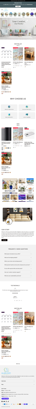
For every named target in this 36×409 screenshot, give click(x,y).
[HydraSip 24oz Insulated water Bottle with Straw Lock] (6, 134)
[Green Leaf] (15, 65)
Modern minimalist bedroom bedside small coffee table (6, 87)
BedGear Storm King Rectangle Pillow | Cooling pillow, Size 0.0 (29, 143)
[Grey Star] (13, 67)
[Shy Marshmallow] (3, 148)
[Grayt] (2, 149)
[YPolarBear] (16, 65)
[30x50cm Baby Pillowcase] (18, 54)
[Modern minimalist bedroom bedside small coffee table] (6, 77)
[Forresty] (7, 148)
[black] (7, 91)
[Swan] (21, 65)
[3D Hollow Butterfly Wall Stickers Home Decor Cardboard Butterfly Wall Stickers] (6, 54)
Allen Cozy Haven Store (7, 406)
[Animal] (13, 65)
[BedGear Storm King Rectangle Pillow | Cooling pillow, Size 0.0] (29, 134)
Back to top (18, 363)
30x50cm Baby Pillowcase (18, 62)
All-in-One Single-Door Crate (29, 63)
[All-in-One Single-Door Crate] (29, 54)
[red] (2, 93)
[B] (8, 69)
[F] (2, 69)
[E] (3, 69)
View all (18, 45)
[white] (2, 91)
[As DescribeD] (25, 66)
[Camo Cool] (10, 148)
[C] (7, 69)
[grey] (8, 91)
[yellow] (10, 91)
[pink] (3, 91)
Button (18, 6)
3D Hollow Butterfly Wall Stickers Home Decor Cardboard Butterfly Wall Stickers (6, 64)
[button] (34, 10)
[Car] (20, 65)
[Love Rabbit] (18, 65)
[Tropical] (5, 148)
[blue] (5, 91)
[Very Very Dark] (2, 148)
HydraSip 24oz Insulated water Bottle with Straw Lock (6, 143)
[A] (5, 69)
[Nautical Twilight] (8, 148)
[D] (10, 69)
